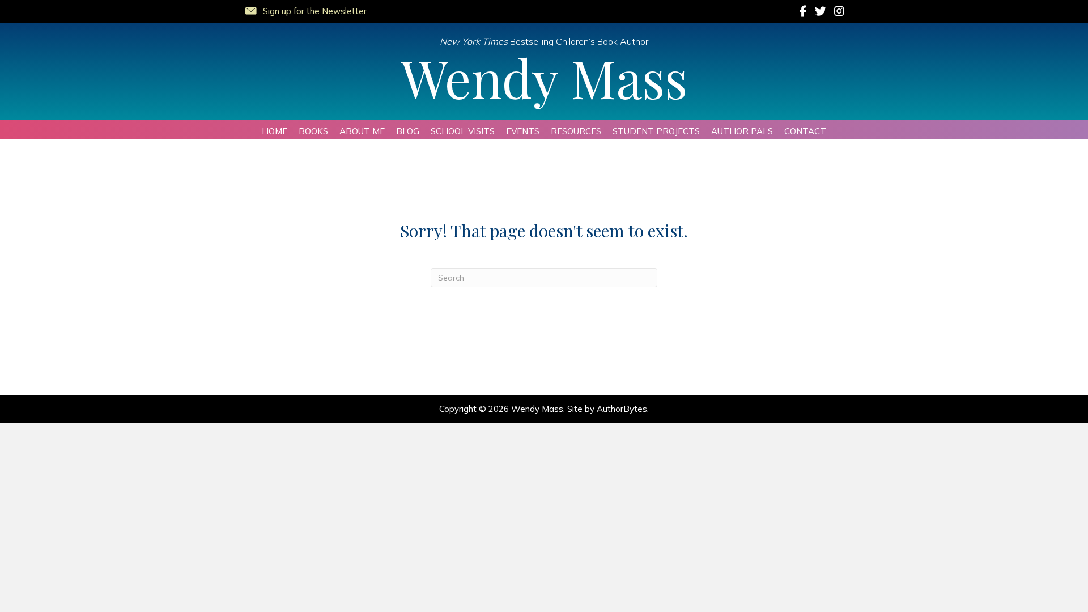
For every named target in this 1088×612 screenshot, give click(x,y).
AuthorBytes (622, 408)
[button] (305, 9)
